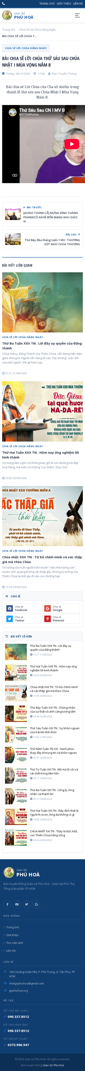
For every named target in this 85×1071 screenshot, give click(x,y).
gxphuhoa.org (18, 990)
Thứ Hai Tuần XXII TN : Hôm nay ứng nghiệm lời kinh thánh (40, 454)
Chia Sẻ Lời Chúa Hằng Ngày (37, 29)
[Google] (36, 904)
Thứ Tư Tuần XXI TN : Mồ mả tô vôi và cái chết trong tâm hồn (54, 771)
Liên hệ (78, 3)
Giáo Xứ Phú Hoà (53, 1065)
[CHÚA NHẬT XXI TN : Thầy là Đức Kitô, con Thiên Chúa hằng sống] (16, 837)
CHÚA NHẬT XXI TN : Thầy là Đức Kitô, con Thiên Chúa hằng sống (54, 833)
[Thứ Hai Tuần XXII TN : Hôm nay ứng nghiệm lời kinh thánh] (42, 411)
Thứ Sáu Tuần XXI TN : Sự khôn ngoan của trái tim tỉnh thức (55, 730)
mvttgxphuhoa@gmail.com (26, 983)
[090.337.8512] (3, 3)
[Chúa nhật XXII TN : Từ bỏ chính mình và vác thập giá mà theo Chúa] (42, 516)
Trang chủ (47, 3)
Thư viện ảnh (14, 943)
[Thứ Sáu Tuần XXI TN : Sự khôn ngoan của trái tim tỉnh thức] (16, 734)
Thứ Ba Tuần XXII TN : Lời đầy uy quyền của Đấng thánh (42, 345)
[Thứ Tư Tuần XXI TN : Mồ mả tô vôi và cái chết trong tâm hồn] (16, 775)
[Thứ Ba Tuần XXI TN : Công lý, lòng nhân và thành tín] (16, 796)
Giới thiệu (64, 3)
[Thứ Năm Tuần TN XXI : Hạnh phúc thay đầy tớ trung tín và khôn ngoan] (16, 755)
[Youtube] (17, 904)
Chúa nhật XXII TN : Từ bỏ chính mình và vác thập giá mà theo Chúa (42, 559)
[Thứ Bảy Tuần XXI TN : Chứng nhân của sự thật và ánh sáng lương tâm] (16, 714)
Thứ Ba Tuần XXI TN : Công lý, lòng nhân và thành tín (52, 792)
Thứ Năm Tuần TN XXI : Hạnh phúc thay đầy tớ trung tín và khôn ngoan (53, 751)
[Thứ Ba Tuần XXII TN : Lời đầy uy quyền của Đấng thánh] (42, 302)
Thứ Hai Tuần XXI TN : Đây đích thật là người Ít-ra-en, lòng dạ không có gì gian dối (54, 812)
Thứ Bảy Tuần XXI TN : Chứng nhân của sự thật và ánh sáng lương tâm (53, 709)
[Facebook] (7, 904)
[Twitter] (27, 904)
